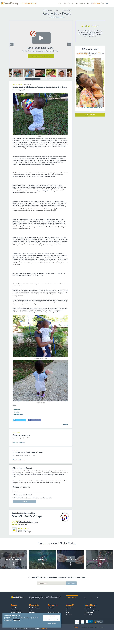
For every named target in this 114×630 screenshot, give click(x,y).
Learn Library (91, 605)
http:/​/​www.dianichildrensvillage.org (27, 522)
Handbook (32, 612)
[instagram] (91, 597)
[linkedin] (97, 597)
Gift (97, 3)
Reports (32, 79)
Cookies (87, 627)
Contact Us (69, 614)
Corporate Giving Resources (92, 610)
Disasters (82, 3)
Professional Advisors (16, 612)
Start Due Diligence (34, 607)
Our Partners (51, 610)
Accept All (51, 616)
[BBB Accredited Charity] (90, 621)
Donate (28, 3)
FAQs (67, 612)
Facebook (17, 409)
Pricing (96, 627)
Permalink (65, 424)
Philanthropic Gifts (16, 610)
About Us (70, 605)
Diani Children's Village (58, 17)
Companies (75, 3)
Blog (88, 3)
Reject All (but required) (52, 620)
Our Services (51, 607)
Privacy (83, 627)
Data (102, 627)
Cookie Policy (16, 620)
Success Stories (89, 614)
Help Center (72, 597)
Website (16, 412)
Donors (14, 605)
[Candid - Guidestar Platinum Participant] (83, 622)
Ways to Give (14, 607)
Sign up (24, 501)
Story (17, 79)
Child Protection (47, 10)
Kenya (58, 10)
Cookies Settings (51, 623)
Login (107, 3)
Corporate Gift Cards (53, 612)
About (60, 3)
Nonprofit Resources (90, 607)
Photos (48, 79)
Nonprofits (66, 3)
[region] (31, 620)
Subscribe (71, 583)
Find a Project (90, 114)
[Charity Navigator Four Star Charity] (78, 622)
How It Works (69, 607)
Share (64, 79)
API (99, 627)
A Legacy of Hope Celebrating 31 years (90, 107)
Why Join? (31, 610)
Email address (18, 414)
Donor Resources (89, 612)
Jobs (67, 610)
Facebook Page (22, 524)
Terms (91, 627)
